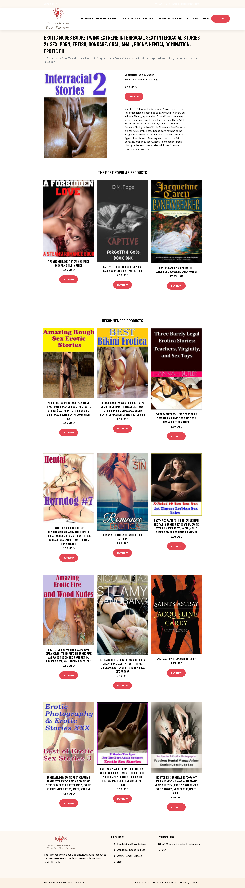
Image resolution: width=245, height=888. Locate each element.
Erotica (150, 74)
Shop (206, 18)
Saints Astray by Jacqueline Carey (176, 658)
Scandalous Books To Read (137, 18)
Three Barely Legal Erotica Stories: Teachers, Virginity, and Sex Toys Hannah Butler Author (176, 418)
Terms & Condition (163, 882)
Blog (195, 18)
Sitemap (195, 882)
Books (142, 74)
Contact (220, 18)
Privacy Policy (182, 882)
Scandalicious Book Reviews (98, 18)
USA (160, 3)
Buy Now (134, 96)
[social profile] (57, 4)
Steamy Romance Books (173, 18)
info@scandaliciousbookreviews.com (182, 3)
